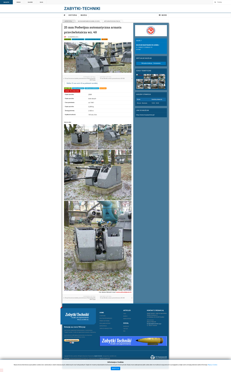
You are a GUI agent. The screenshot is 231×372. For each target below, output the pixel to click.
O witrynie (102, 315)
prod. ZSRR (68, 39)
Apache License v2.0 (105, 358)
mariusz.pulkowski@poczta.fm (123, 292)
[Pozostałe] (161, 86)
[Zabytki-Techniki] (77, 316)
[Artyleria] (139, 75)
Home (64, 15)
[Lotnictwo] (147, 81)
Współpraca (103, 326)
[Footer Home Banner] (133, 341)
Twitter (125, 328)
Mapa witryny (127, 318)
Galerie (30, 2)
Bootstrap (66, 358)
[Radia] (147, 86)
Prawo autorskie (104, 320)
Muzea (84, 15)
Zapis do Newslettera (106, 328)
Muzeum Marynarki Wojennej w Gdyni (88, 21)
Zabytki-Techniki (98, 356)
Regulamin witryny (105, 323)
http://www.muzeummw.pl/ (145, 115)
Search (125, 316)
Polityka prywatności (106, 318)
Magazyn (6, 2)
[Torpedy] (154, 86)
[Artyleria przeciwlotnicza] (161, 76)
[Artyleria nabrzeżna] (154, 76)
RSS (124, 331)
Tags (124, 313)
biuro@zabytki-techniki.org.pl (154, 323)
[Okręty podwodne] (161, 81)
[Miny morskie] (154, 81)
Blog (41, 2)
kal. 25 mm (104, 39)
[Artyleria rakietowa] (139, 81)
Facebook (126, 326)
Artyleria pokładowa (78, 39)
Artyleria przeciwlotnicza (112, 21)
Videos (18, 2)
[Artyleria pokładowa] (147, 76)
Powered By (159, 357)
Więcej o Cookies (212, 364)
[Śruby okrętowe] (139, 86)
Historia (72, 15)
